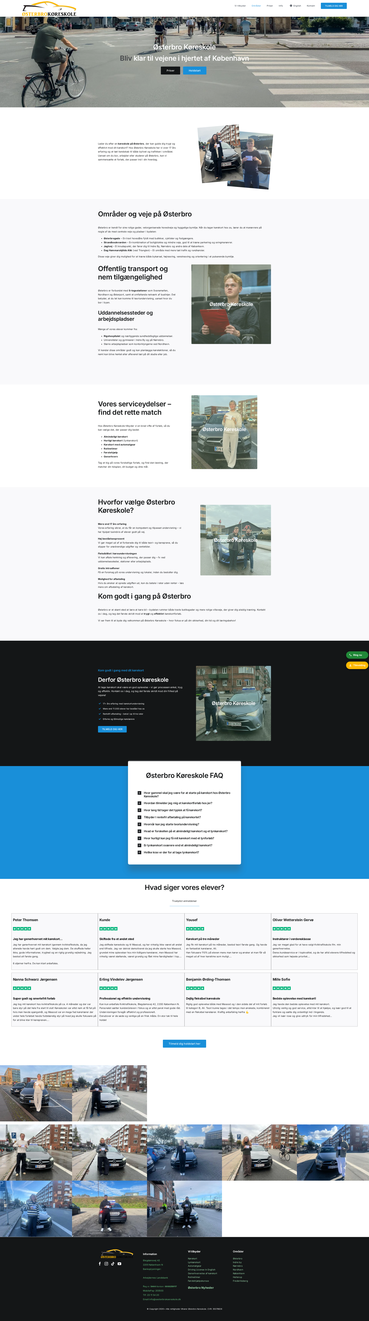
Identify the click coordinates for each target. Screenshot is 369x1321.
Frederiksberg (240, 1280)
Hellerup (237, 1277)
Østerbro (237, 1258)
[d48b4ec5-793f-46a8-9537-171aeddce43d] (184, 1181)
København (239, 1273)
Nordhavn (238, 1269)
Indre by (237, 1262)
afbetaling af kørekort (121, 586)
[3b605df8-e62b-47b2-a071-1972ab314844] (109, 1066)
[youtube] (119, 1264)
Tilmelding (359, 665)
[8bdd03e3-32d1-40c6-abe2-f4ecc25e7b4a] (109, 1125)
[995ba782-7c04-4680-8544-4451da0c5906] (259, 1125)
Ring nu (357, 654)
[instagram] (106, 1264)
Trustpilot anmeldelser (184, 900)
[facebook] (100, 1264)
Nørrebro (238, 1266)
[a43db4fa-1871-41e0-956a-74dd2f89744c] (109, 1181)
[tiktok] (113, 1264)
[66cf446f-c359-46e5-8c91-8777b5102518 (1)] (184, 1125)
